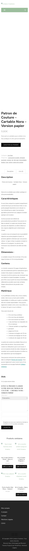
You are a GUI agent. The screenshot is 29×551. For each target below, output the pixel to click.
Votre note (4, 395)
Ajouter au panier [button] (7, 478)
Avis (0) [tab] (21, 171)
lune (7, 162)
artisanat (22, 158)
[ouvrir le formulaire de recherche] (25, 10)
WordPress (18, 545)
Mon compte (5, 508)
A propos (4, 512)
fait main (16, 160)
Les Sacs (10, 155)
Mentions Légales (7, 519)
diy (12, 160)
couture (9, 160)
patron (11, 162)
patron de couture (18, 162)
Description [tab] (10, 171)
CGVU (3, 523)
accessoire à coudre (13, 158)
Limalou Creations (18, 539)
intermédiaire (23, 160)
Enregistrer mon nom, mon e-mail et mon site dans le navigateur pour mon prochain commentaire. (15, 423)
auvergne (3, 160)
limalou (3, 162)
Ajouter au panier (11, 145)
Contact (3, 516)
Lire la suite (7, 466)
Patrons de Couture (16, 360)
